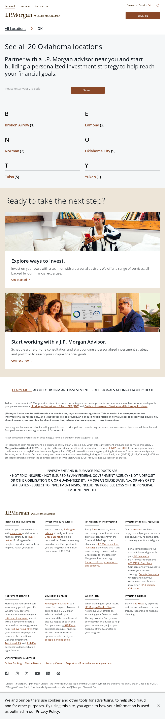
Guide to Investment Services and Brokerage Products (116, 406)
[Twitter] (27, 673)
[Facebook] (6, 673)
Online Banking (13, 663)
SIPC (124, 448)
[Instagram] (17, 673)
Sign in (143, 15)
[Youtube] (37, 673)
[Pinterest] (58, 673)
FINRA (112, 448)
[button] (158, 705)
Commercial (41, 6)
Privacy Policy (47, 711)
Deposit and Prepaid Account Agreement (89, 663)
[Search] (158, 6)
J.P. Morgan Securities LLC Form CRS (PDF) (55, 406)
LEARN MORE (22, 390)
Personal (10, 6)
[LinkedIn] (48, 673)
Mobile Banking (33, 663)
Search (88, 90)
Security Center (54, 663)
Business (25, 6)
